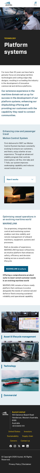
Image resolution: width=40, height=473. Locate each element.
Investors (28, 431)
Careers (13, 441)
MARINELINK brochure (16, 269)
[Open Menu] (35, 3)
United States (14, 431)
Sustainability (13, 436)
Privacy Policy (15, 464)
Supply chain (27, 436)
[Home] (8, 4)
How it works (12, 179)
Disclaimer (26, 464)
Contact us (25, 441)
